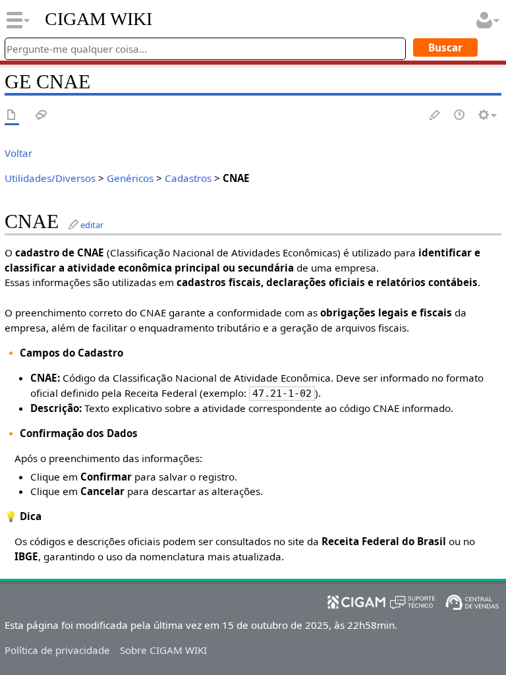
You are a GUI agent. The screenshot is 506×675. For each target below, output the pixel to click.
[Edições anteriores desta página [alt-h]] (460, 115)
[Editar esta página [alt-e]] (435, 115)
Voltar (18, 153)
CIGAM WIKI (98, 19)
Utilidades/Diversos (50, 178)
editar (91, 225)
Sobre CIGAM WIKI (163, 650)
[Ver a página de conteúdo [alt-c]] (12, 115)
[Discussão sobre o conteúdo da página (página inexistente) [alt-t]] (41, 115)
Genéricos (130, 178)
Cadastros (188, 178)
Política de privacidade (57, 650)
